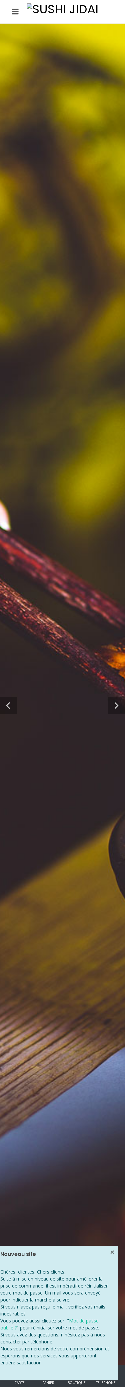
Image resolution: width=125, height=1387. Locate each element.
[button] (8, 705)
